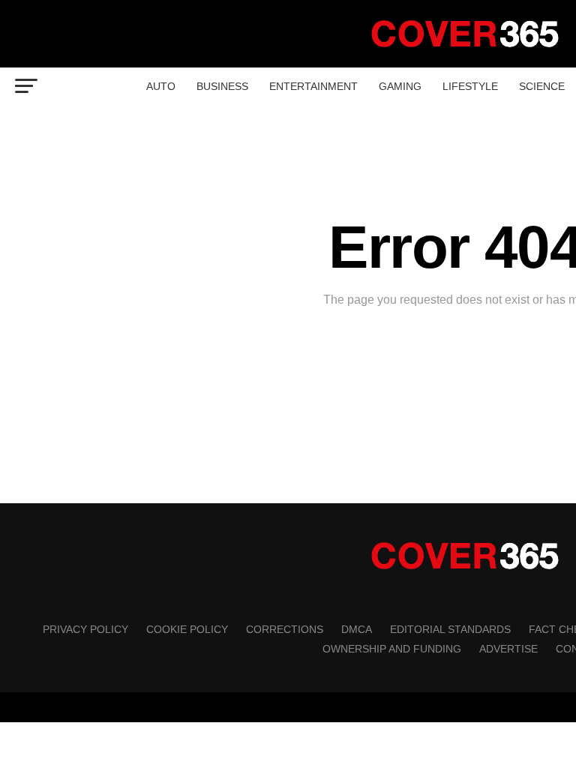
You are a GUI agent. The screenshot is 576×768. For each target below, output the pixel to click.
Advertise (508, 649)
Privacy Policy (85, 629)
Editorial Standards (450, 629)
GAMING (400, 86)
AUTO (161, 86)
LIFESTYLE (470, 86)
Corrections (284, 629)
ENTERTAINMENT (313, 86)
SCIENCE (542, 86)
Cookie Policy (187, 629)
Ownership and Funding (391, 649)
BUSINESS (222, 86)
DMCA (356, 629)
